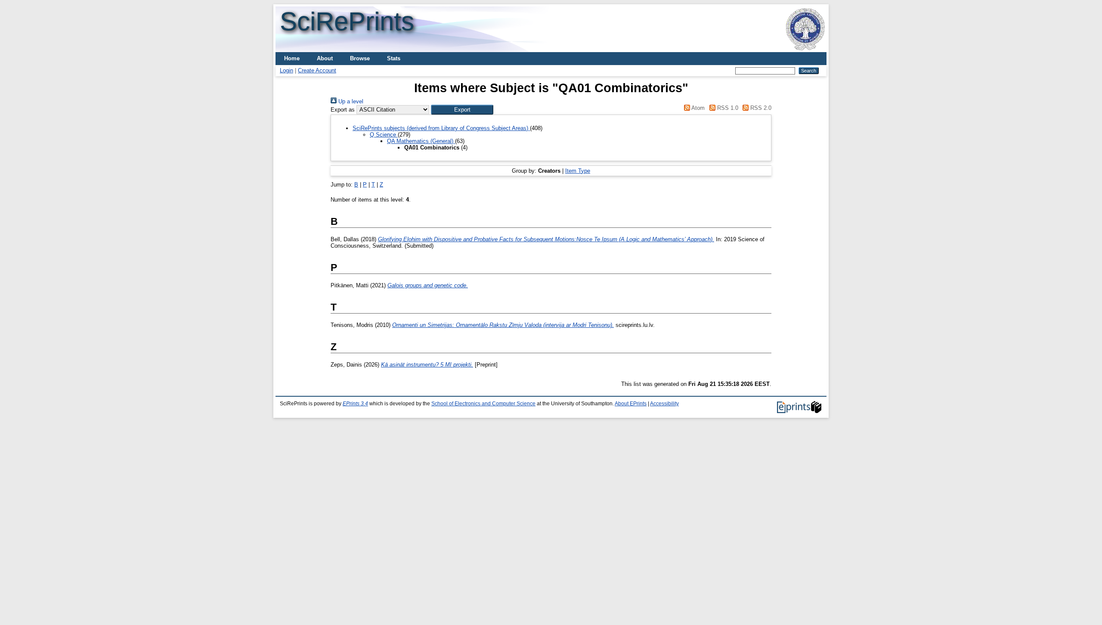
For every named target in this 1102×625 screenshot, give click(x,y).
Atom (697, 108)
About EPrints (631, 403)
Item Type (577, 171)
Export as (343, 109)
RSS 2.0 (760, 108)
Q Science (384, 134)
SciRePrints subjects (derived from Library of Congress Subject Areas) (441, 128)
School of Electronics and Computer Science (483, 403)
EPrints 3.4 (355, 403)
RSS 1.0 (726, 108)
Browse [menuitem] (360, 58)
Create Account (317, 70)
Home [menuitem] (292, 58)
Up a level (350, 101)
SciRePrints (347, 21)
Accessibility (664, 403)
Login (286, 70)
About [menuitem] (325, 58)
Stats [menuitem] (393, 58)
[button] (462, 110)
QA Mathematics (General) (421, 141)
